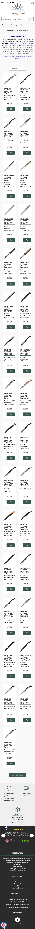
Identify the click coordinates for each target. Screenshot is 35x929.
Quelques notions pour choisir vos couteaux (17, 858)
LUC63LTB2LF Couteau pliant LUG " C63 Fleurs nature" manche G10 (25, 352)
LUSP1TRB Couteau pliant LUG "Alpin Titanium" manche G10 (9, 658)
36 (9, 104)
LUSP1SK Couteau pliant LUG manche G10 (24, 614)
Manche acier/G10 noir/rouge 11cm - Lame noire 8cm (9, 664)
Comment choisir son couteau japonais (17, 860)
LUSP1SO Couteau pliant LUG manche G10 (24, 396)
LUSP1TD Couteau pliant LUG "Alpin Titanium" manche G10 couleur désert (9, 352)
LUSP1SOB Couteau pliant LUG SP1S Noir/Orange (9, 396)
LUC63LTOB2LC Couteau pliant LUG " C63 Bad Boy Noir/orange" (9, 614)
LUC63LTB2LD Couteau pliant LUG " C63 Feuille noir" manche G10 (25, 440)
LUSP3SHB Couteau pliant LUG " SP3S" (24, 134)
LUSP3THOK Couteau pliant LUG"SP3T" (25, 265)
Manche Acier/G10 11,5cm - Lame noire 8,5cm (9, 141)
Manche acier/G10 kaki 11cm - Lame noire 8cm (9, 446)
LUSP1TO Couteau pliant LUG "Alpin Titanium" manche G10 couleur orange (9, 527)
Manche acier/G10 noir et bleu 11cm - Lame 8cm (9, 751)
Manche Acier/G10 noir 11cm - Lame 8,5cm (8, 272)
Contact (17, 882)
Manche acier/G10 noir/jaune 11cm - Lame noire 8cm (9, 577)
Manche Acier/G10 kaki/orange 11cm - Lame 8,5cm (25, 184)
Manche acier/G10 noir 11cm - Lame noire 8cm (25, 533)
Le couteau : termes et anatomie (17, 862)
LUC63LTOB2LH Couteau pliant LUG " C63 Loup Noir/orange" (9, 134)
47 (25, 104)
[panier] (33, 3)
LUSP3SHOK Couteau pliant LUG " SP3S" (24, 178)
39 (25, 147)
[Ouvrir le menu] (2, 3)
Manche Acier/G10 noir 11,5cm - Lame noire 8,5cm (24, 359)
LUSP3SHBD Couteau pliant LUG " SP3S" (8, 221)
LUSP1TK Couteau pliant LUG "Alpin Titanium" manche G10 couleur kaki (9, 440)
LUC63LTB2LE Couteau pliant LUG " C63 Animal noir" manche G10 (25, 570)
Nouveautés (17, 864)
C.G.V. (17, 886)
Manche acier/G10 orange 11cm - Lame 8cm (25, 402)
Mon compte (17, 884)
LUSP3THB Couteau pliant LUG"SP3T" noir (8, 265)
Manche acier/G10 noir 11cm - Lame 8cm (9, 708)
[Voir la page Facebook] (17, 919)
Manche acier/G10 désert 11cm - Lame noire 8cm (9, 359)
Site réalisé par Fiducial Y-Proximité (17, 924)
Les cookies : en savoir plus (17, 871)
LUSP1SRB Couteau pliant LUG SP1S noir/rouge (24, 701)
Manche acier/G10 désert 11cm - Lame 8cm (9, 97)
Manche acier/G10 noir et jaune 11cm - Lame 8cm (25, 490)
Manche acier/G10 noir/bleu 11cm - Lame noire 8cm (25, 315)
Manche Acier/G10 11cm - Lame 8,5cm (25, 141)
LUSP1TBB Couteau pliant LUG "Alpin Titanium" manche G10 (25, 309)
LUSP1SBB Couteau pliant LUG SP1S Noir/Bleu (8, 745)
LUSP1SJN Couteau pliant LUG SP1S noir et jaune (25, 483)
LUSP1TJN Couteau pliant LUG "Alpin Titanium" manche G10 (9, 570)
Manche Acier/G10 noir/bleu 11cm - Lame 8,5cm (9, 184)
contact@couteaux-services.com (18, 907)
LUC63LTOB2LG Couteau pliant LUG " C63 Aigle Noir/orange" (25, 91)
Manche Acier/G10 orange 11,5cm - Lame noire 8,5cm (25, 97)
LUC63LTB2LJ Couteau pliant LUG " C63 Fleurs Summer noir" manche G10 (9, 483)
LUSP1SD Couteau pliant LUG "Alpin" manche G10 (8, 91)
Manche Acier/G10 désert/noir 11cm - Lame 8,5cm (9, 315)
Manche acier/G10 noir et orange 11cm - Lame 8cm (9, 402)
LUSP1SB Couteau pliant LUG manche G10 (8, 701)
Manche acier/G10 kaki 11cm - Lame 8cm (25, 620)
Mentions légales (17, 888)
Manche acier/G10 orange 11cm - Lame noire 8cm (9, 533)
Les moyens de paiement (17, 869)
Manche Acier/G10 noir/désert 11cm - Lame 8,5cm (9, 228)
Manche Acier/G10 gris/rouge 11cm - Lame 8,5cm (25, 228)
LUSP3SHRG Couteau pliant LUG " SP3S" (24, 221)
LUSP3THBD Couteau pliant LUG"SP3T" (8, 309)
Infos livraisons (18, 866)
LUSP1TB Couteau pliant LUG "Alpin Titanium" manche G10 (25, 527)
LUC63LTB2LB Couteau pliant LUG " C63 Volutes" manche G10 (25, 658)
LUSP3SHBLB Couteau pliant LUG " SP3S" (9, 178)
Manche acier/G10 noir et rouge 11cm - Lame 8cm (25, 708)
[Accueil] (17, 9)
